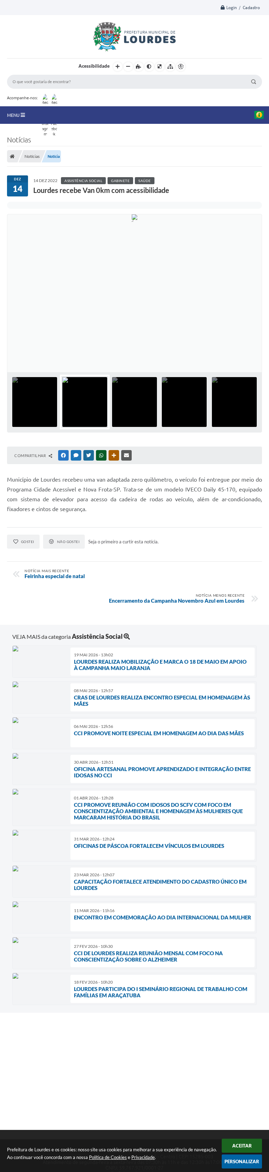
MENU (14, 115)
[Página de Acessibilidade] (180, 66)
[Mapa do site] (170, 66)
